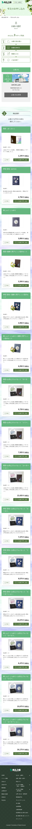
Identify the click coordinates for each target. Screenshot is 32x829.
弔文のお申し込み (14, 17)
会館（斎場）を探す (20, 778)
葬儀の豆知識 (5, 794)
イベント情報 (5, 778)
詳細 (6, 160)
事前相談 (4, 787)
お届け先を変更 (16, 95)
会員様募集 (18, 806)
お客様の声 (4, 790)
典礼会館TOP (5, 17)
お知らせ (4, 781)
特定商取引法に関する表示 (22, 812)
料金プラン (18, 781)
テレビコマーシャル (20, 800)
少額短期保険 (19, 809)
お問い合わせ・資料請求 (21, 794)
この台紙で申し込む (21, 160)
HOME (3, 775)
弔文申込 (4, 800)
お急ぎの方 (4, 784)
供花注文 (4, 797)
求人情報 (18, 803)
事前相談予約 (19, 797)
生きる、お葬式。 (20, 775)
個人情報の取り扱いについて (22, 815)
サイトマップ (19, 818)
